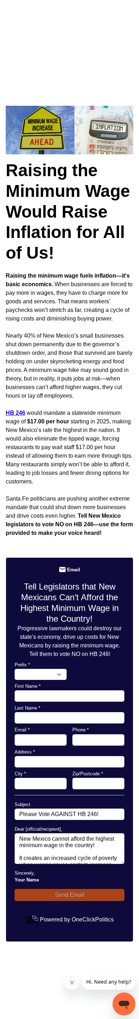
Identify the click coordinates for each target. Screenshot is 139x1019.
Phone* (80, 729)
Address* (25, 752)
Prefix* (22, 664)
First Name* (28, 686)
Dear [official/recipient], (38, 829)
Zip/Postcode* (87, 773)
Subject (22, 804)
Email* (22, 729)
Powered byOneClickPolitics (77, 919)
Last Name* (27, 708)
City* (20, 773)
